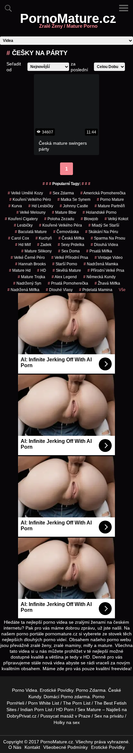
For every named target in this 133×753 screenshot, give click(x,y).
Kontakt (32, 747)
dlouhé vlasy (59, 290)
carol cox (18, 238)
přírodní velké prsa (105, 270)
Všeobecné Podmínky (65, 747)
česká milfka (71, 238)
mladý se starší (103, 225)
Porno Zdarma (91, 690)
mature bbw (64, 212)
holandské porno (100, 212)
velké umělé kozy (25, 193)
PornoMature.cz (68, 22)
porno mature (110, 199)
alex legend (64, 277)
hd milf (23, 244)
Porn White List (43, 703)
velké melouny (31, 212)
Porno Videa (24, 690)
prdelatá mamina (95, 290)
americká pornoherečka (103, 193)
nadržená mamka (101, 264)
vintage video (109, 257)
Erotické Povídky (56, 690)
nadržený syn (27, 283)
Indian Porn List (36, 709)
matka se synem (73, 199)
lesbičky (23, 225)
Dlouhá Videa (104, 244)
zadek (44, 244)
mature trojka (31, 277)
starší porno (64, 264)
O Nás (14, 747)
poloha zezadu (59, 219)
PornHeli (15, 703)
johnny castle (74, 206)
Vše (122, 290)
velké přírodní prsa (69, 257)
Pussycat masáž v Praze (65, 716)
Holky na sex (67, 722)
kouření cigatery (21, 219)
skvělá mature (67, 270)
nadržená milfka (23, 290)
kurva (15, 206)
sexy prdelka (71, 244)
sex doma (69, 251)
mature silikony (36, 251)
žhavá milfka (107, 283)
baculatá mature (31, 232)
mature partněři (110, 206)
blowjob (89, 219)
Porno (67, 696)
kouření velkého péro (30, 199)
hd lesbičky (40, 206)
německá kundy (99, 277)
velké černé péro (28, 257)
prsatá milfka (99, 251)
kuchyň (44, 238)
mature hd (20, 270)
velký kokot (116, 219)
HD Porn (65, 709)
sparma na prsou (108, 238)
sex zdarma (61, 193)
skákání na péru (101, 232)
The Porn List (76, 703)
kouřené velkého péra (60, 225)
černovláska (66, 232)
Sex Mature (89, 709)
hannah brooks (30, 264)
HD (41, 270)
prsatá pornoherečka (68, 283)
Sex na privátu (109, 716)
